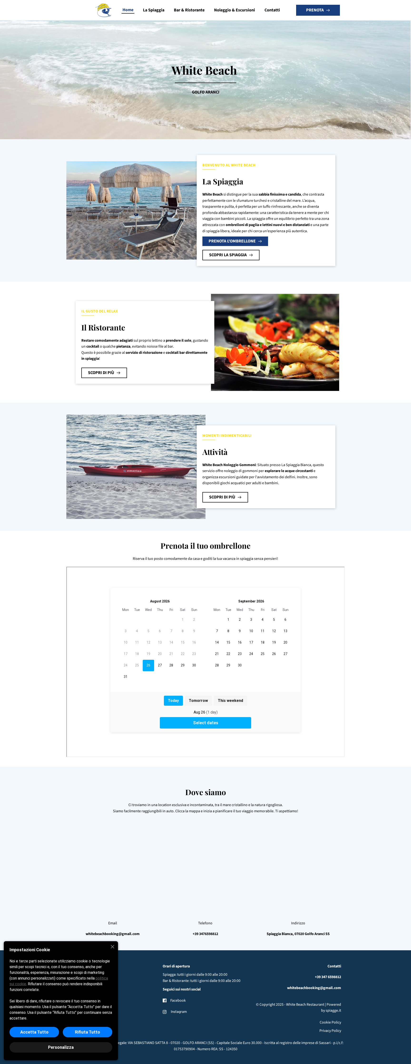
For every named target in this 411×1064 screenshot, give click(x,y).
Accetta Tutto (34, 1032)
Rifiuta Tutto (87, 1032)
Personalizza (61, 1047)
